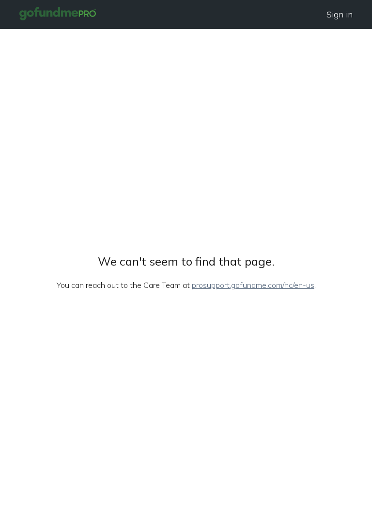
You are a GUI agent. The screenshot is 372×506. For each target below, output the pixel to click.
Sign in (339, 14)
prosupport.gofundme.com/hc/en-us (253, 285)
